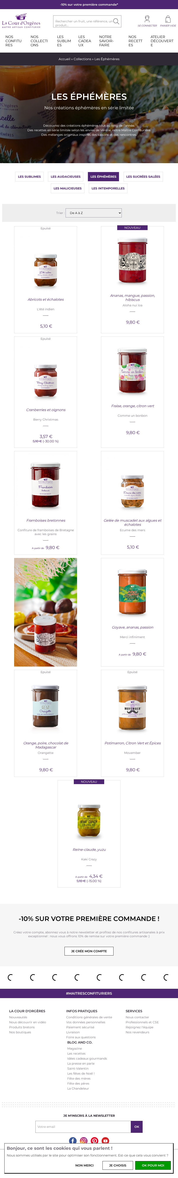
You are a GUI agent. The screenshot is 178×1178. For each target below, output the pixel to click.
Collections (82, 59)
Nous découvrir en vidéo (27, 1022)
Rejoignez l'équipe (139, 1027)
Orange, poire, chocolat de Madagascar (45, 745)
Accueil (64, 59)
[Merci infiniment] (132, 589)
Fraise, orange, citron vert (132, 406)
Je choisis (117, 1165)
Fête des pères (78, 1083)
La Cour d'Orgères (27, 1011)
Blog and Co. (79, 1042)
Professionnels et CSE (142, 1022)
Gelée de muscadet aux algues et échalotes (132, 522)
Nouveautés (18, 1017)
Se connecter (147, 25)
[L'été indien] (45, 261)
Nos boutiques (20, 1032)
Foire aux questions (81, 1037)
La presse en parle (80, 1063)
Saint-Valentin (78, 1068)
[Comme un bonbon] (132, 368)
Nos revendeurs (137, 1032)
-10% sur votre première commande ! (89, 919)
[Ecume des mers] (132, 482)
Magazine (74, 1048)
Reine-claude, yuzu (89, 850)
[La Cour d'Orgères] (21, 27)
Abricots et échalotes (46, 299)
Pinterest (94, 1141)
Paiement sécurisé (80, 1027)
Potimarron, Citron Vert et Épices (132, 743)
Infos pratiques (81, 1011)
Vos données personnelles (85, 1022)
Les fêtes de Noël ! (81, 1073)
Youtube (105, 1141)
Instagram (83, 1141)
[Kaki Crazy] (89, 811)
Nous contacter (137, 1017)
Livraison (73, 1032)
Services (134, 1011)
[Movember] (132, 705)
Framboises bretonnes (45, 520)
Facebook (73, 1141)
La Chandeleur (78, 1088)
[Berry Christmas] (45, 372)
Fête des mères (79, 1078)
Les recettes (76, 1053)
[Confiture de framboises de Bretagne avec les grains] (45, 482)
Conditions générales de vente (89, 1017)
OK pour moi (153, 1165)
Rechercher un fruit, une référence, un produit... (84, 23)
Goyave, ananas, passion (132, 627)
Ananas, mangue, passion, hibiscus (132, 298)
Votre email (46, 1127)
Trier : (61, 213)
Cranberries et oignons (45, 410)
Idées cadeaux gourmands (87, 1058)
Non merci (84, 1165)
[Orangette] (45, 705)
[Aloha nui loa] (132, 257)
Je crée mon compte (89, 951)
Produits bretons (22, 1027)
